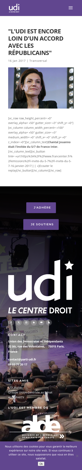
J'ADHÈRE (42, 207)
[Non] (77, 456)
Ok (41, 463)
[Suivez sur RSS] (49, 322)
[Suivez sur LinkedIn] (34, 322)
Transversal (38, 61)
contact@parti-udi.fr (22, 359)
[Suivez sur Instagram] (26, 322)
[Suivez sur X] (19, 322)
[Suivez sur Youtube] (41, 322)
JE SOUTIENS (42, 224)
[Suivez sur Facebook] (11, 322)
